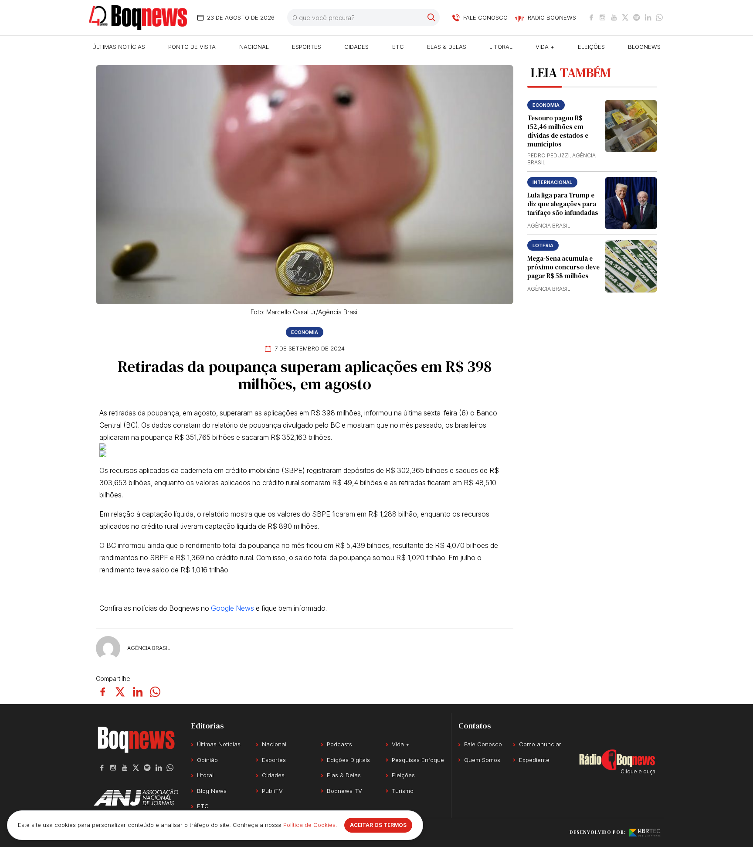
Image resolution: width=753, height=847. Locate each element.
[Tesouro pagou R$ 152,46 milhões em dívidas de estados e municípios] (631, 126)
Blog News (212, 790)
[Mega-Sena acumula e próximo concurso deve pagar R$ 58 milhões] (631, 266)
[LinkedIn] (648, 17)
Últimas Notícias (118, 46)
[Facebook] (591, 17)
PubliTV (272, 790)
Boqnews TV (344, 790)
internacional (552, 182)
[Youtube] (614, 17)
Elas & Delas (446, 46)
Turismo (403, 790)
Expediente (534, 759)
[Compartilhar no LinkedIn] (138, 692)
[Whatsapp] (659, 17)
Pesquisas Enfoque (418, 759)
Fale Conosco (483, 744)
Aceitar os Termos (378, 825)
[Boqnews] (138, 17)
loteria (543, 245)
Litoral (500, 46)
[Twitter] (625, 17)
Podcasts (339, 744)
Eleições (591, 46)
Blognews (644, 46)
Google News (232, 608)
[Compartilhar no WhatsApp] (155, 692)
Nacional (254, 46)
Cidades (356, 46)
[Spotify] (636, 17)
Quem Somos (482, 759)
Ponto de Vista (192, 46)
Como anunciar (540, 744)
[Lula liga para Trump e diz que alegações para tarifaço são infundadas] (631, 203)
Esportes (306, 46)
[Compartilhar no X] (120, 692)
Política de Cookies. (310, 824)
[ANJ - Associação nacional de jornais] (136, 797)
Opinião (207, 759)
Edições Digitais (348, 759)
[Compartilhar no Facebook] (103, 692)
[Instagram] (602, 17)
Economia (304, 332)
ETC (398, 46)
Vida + (545, 46)
